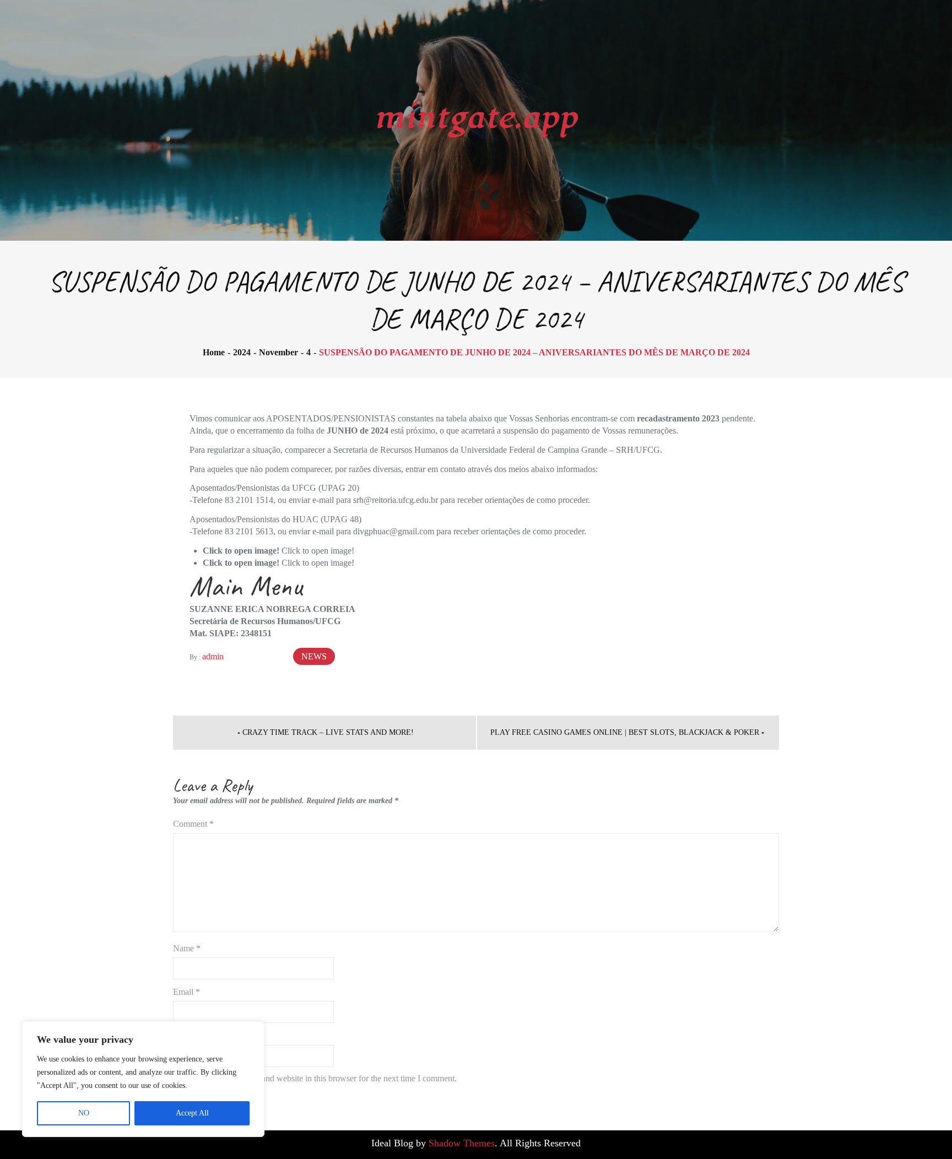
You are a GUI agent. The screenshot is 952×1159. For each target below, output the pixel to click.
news (314, 656)
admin (213, 656)
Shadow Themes (462, 1143)
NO (83, 1113)
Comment (193, 823)
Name (187, 948)
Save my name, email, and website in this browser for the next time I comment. (320, 1078)
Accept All (192, 1113)
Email (186, 991)
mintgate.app (476, 117)
